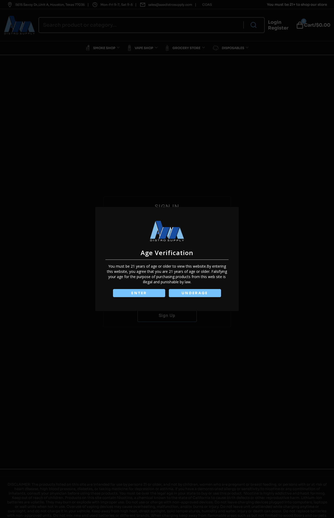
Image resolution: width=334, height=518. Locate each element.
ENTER (139, 293)
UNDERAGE (195, 293)
